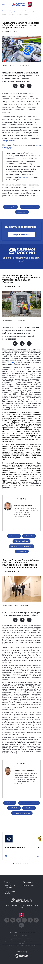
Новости (29, 11)
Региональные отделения (9, 887)
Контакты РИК (28, 886)
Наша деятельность (17, 11)
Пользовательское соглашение (21, 938)
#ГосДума (28, 808)
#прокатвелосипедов (29, 207)
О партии (7, 882)
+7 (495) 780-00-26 (21, 901)
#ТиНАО (14, 808)
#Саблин (10, 803)
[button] (13, 863)
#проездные (21, 212)
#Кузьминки (22, 551)
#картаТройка (10, 207)
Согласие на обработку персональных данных (21, 945)
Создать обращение (21, 235)
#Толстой (14, 536)
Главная (5, 11)
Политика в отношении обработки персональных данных (21, 942)
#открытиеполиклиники (29, 803)
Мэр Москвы (23, 177)
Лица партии (28, 882)
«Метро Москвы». (9, 141)
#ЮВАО (29, 536)
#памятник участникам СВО (21, 546)
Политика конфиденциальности (21, 940)
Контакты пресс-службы (10, 892)
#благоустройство (21, 541)
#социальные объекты (22, 813)
